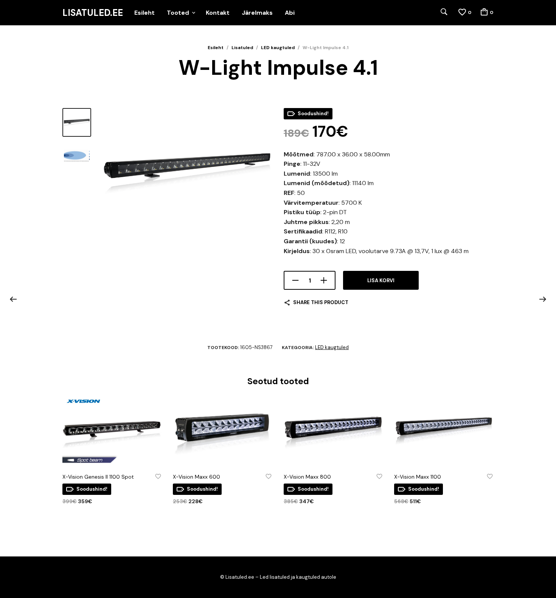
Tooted (178, 13)
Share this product (320, 302)
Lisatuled (242, 48)
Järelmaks (257, 13)
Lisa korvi (380, 280)
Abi (290, 13)
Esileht (144, 13)
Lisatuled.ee (92, 12)
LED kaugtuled (278, 48)
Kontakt (218, 13)
